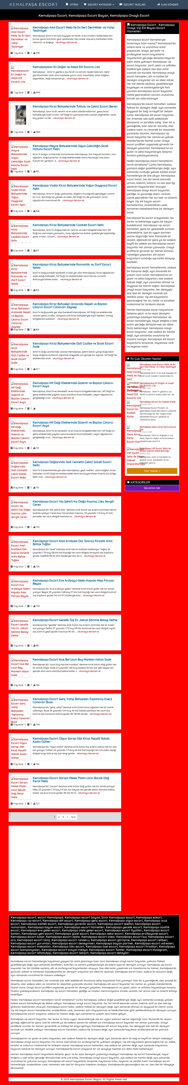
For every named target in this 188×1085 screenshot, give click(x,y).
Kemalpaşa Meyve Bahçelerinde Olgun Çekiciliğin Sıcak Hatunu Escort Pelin (71, 147)
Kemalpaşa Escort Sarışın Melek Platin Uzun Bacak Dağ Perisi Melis (71, 779)
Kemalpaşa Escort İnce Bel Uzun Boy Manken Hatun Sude (72, 659)
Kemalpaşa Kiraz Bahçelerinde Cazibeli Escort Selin (68, 225)
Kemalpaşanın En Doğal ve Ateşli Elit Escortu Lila (66, 67)
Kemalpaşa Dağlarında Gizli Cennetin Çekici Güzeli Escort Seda (72, 463)
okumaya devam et (66, 42)
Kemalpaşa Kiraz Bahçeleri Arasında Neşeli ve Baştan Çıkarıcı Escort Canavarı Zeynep (70, 305)
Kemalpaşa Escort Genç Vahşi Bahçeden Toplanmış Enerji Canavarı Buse (72, 700)
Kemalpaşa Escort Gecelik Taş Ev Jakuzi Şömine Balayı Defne (75, 620)
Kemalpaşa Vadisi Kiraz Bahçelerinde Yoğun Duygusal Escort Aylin (75, 187)
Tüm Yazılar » (152, 471)
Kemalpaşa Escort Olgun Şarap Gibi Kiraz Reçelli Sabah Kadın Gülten (71, 740)
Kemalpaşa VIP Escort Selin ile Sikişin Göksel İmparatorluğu (155, 449)
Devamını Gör (152, 488)
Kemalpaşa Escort (34, 4)
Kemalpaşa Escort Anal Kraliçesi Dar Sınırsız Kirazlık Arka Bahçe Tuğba (73, 542)
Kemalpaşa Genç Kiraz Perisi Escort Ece (158, 428)
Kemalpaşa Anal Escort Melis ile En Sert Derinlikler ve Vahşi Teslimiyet (73, 29)
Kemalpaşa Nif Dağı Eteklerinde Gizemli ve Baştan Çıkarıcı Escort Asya (73, 384)
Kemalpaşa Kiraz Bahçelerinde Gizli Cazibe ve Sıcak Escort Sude (73, 345)
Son (73, 816)
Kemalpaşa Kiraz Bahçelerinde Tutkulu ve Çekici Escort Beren (75, 106)
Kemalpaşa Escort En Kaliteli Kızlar (158, 401)
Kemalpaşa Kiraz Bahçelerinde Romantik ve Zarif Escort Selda (72, 266)
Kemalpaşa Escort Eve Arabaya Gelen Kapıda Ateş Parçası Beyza (73, 582)
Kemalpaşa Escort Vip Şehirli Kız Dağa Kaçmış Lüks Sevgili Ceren (73, 503)
